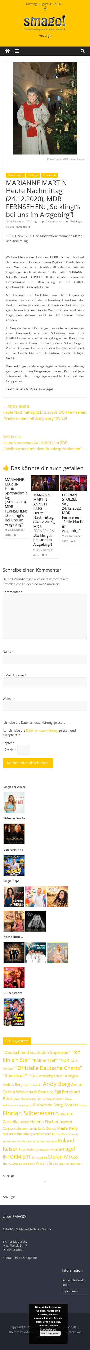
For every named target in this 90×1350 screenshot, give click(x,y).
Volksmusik (49, 175)
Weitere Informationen (49, 1327)
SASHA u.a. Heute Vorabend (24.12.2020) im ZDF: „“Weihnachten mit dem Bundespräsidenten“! (45, 442)
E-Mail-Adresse (14, 675)
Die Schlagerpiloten (50, 1099)
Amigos (71, 1076)
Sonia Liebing (39, 1157)
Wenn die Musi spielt (70, 1163)
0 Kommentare (54, 221)
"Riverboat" (15, 1076)
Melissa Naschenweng (65, 1133)
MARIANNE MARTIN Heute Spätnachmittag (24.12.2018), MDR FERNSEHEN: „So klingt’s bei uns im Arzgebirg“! (16, 502)
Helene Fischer (44, 1121)
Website (8, 698)
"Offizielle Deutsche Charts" (48, 1067)
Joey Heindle (29, 1129)
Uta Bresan (29, 1163)
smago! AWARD (48, 1149)
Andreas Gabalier (32, 1084)
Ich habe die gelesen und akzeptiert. (39, 732)
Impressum (70, 1291)
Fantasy (83, 1105)
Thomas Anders (12, 1163)
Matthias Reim (42, 1134)
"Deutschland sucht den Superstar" (37, 1052)
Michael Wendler (12, 1141)
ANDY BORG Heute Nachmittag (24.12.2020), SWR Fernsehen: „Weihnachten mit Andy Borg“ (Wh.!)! (45, 412)
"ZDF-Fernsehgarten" (46, 1075)
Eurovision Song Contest (55, 1105)
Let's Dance (47, 1128)
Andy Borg (56, 1084)
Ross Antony (28, 1149)
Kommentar (12, 592)
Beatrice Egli (49, 1092)
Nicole (35, 1141)
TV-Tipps (33, 175)
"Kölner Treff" (45, 1060)
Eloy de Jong (25, 1105)
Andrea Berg (12, 1084)
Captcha (8, 743)
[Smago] (7, 51)
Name (8, 651)
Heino (24, 1121)
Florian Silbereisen (28, 1113)
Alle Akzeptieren (50, 1333)
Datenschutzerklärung (42, 730)
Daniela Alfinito (25, 1099)
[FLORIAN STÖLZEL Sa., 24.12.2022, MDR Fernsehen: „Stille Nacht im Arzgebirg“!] (73, 478)
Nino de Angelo (48, 1141)
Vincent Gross (47, 1163)
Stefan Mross (63, 1156)
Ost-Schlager (15, 175)
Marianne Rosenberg (17, 1134)
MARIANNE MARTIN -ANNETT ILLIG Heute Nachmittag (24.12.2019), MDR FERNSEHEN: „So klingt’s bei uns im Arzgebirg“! (44, 519)
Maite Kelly (67, 1128)
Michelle (27, 1141)
